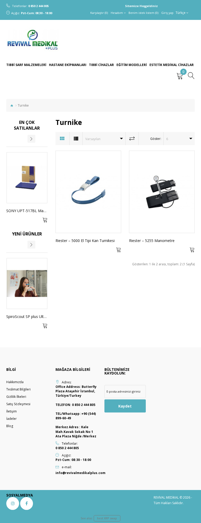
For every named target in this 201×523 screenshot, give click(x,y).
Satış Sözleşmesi (18, 404)
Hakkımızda (15, 382)
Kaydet (125, 406)
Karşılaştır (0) (99, 13)
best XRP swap (107, 518)
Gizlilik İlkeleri (16, 396)
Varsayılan (92, 139)
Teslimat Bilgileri (18, 389)
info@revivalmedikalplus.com (76, 473)
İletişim (11, 411)
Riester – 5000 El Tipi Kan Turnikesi (85, 240)
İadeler (11, 418)
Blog (9, 426)
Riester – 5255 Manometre (152, 240)
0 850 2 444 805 (38, 6)
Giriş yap (167, 13)
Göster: (155, 138)
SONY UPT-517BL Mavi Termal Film (36, 210)
